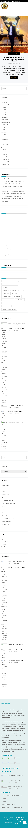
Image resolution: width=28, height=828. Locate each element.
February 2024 (5, 137)
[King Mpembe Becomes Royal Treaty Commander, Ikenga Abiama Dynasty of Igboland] (14, 16)
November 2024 (5, 117)
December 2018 (5, 164)
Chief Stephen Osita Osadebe (9, 290)
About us (22, 819)
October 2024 (4, 119)
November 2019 (5, 161)
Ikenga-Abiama (6, 293)
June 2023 (3, 149)
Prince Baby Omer (15, 303)
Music (2, 240)
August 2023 (4, 144)
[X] (1, 822)
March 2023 (4, 157)
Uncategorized (5, 255)
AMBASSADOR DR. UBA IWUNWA (10, 284)
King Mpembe (17, 296)
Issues (3, 237)
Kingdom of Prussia (7, 296)
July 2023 (3, 147)
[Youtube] (23, 2)
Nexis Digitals (8, 822)
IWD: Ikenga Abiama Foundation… (15, 775)
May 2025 (3, 114)
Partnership (4, 246)
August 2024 (4, 124)
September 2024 (5, 122)
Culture (3, 219)
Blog (17, 819)
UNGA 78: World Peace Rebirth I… (15, 405)
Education (3, 222)
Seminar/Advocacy (6, 252)
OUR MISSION (17, 823)
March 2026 (4, 102)
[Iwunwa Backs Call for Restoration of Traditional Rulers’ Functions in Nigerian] (17, 764)
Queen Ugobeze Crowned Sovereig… (16, 786)
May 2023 (3, 152)
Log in (2, 539)
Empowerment (5, 225)
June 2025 (3, 112)
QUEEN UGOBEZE (6, 306)
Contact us (20, 821)
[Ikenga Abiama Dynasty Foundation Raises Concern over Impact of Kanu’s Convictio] (11, 759)
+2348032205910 (5, 1)
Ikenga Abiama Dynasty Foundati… (16, 781)
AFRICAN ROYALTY (6, 216)
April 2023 (4, 154)
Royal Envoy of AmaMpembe (9, 309)
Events (3, 228)
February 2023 (5, 159)
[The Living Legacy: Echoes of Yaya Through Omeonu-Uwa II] (11, 764)
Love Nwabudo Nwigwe (8, 299)
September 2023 (5, 142)
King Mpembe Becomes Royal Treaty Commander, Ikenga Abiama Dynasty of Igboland (14, 59)
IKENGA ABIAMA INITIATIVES (14, 63)
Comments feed (5, 544)
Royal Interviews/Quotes (7, 249)
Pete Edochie (5, 303)
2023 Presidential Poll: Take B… (15, 411)
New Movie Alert (19, 299)
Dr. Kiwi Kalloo (21, 290)
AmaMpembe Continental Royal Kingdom (12, 281)
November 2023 (5, 139)
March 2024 (4, 134)
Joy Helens (14, 293)
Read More (13, 77)
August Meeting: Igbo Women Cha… (16, 323)
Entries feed (4, 542)
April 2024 (4, 132)
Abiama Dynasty (20, 817)
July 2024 (3, 127)
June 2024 (3, 129)
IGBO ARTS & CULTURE (7, 231)
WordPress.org (5, 547)
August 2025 (4, 107)
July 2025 (3, 109)
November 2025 (5, 105)
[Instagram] (1, 819)
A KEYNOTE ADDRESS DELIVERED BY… (17, 328)
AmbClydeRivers (6, 287)
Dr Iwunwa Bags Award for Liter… (15, 422)
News (2, 243)
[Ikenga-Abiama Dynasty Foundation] (4, 6)
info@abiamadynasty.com (15, 1)
